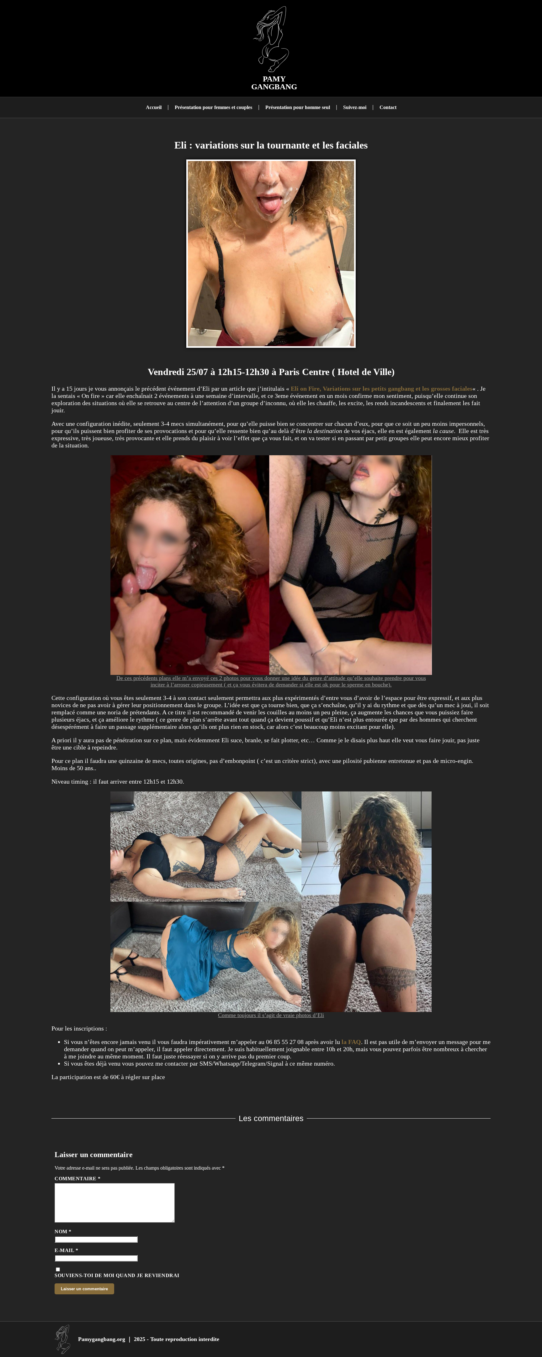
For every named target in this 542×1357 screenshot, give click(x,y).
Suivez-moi (354, 107)
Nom (63, 1231)
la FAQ (350, 1041)
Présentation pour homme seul (297, 107)
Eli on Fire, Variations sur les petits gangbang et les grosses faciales (381, 388)
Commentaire (78, 1178)
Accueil (154, 107)
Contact (388, 107)
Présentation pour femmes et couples (213, 107)
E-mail (66, 1250)
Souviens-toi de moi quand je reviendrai (117, 1275)
